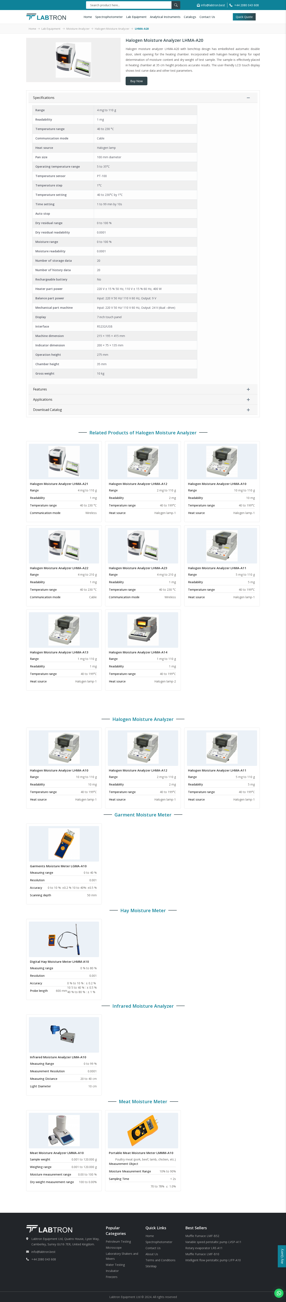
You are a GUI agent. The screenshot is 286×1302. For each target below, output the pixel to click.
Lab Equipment (136, 17)
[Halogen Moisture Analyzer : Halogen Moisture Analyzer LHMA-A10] (222, 461)
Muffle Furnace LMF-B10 (202, 1254)
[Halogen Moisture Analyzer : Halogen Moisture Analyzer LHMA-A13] (64, 629)
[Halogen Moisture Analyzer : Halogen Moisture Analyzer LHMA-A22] (64, 545)
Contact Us (207, 17)
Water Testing (115, 1265)
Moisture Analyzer (78, 29)
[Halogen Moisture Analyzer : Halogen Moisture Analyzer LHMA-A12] (143, 461)
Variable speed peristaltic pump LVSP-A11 (213, 1242)
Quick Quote (244, 17)
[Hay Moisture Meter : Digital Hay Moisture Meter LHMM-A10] (64, 939)
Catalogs (190, 17)
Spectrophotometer (109, 17)
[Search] (175, 5)
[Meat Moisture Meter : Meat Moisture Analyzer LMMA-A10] (64, 1130)
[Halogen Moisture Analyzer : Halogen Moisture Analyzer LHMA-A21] (64, 461)
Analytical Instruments (165, 17)
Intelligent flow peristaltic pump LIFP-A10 (213, 1260)
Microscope (114, 1248)
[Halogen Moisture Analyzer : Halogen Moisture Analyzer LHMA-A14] (143, 629)
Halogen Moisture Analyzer (112, 29)
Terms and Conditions (160, 1260)
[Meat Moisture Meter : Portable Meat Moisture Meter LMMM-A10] (143, 1130)
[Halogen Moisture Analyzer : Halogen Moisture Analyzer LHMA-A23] (143, 545)
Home (88, 17)
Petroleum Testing (118, 1241)
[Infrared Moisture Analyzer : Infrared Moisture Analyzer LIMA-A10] (64, 1034)
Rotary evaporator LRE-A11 (204, 1248)
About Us (152, 1254)
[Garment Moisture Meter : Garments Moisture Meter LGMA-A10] (64, 843)
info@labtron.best (213, 5)
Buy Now (136, 81)
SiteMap (151, 1266)
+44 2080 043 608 (43, 1259)
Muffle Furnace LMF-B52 (202, 1236)
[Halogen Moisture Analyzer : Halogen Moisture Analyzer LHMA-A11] (222, 545)
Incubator (112, 1271)
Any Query (282, 1256)
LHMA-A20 (142, 29)
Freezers (111, 1277)
